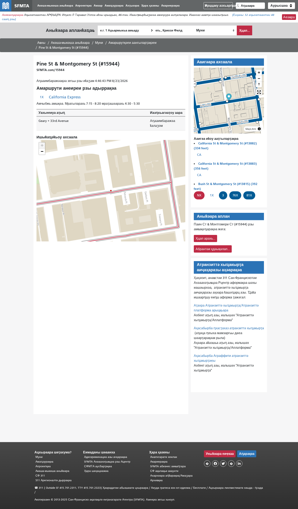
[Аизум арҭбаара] (259, 72)
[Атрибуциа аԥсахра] (259, 128)
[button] (281, 5)
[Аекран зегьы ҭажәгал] (259, 92)
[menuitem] (55, 5)
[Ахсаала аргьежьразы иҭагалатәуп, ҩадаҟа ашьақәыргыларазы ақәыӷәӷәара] (259, 84)
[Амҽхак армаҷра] (259, 78)
